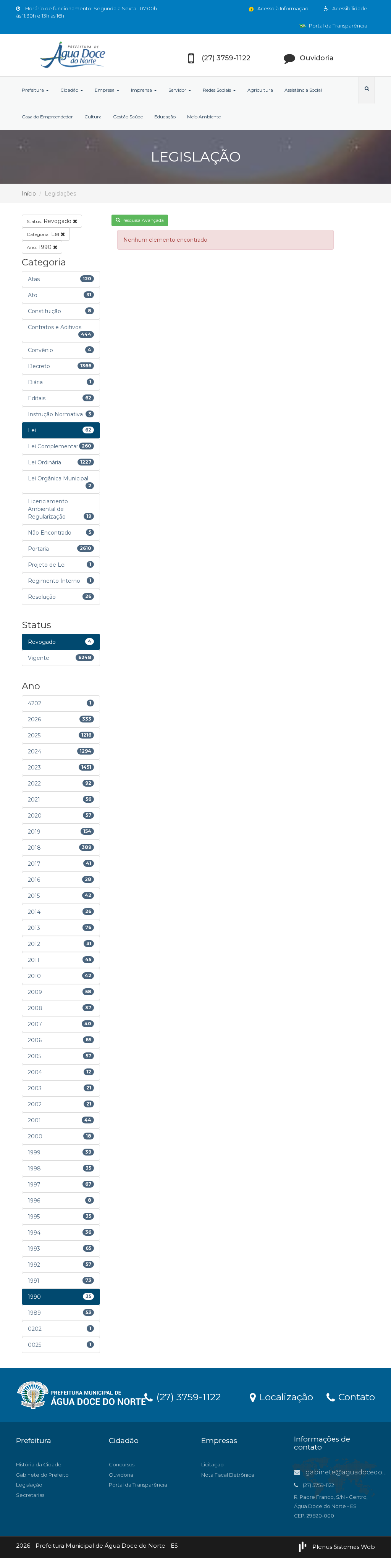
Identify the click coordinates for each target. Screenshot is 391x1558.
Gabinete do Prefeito (42, 1475)
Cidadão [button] (69, 90)
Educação (165, 117)
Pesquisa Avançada (142, 220)
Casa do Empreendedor (47, 117)
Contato (355, 1396)
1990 (40, 247)
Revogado (50, 221)
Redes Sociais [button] (217, 90)
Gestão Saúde (128, 117)
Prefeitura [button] (33, 90)
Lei (44, 234)
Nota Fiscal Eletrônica (227, 1475)
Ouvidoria (121, 1475)
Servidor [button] (177, 90)
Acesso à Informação (282, 8)
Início (29, 193)
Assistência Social (303, 90)
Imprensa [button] (142, 90)
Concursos (121, 1464)
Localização (285, 1396)
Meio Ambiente (204, 117)
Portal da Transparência (337, 26)
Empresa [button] (105, 90)
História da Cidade (38, 1464)
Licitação (212, 1464)
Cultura (93, 117)
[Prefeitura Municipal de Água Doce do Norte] (72, 55)
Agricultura (260, 90)
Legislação (29, 1485)
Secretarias (30, 1495)
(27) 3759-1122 (187, 1396)
